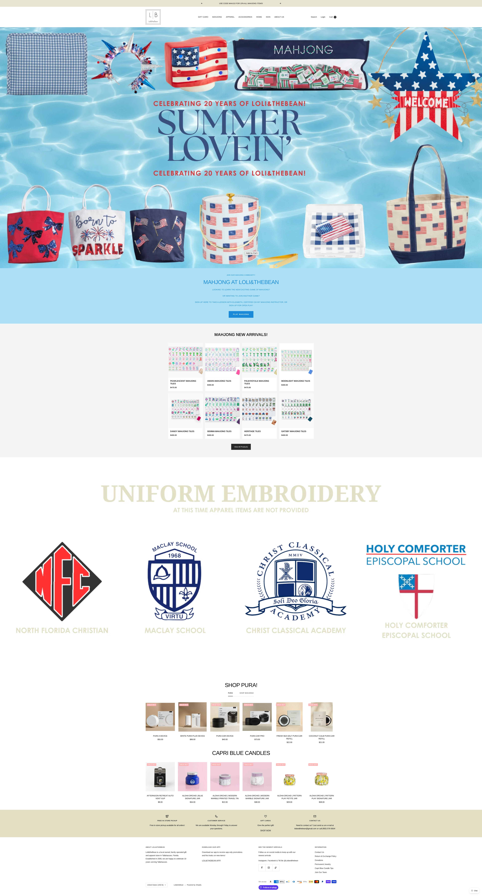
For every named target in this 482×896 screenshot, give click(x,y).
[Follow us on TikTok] (275, 867)
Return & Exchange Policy (325, 856)
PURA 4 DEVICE (160, 736)
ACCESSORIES (245, 17)
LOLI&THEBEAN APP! (211, 860)
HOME (259, 17)
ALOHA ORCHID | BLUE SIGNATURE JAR (192, 797)
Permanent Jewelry (323, 864)
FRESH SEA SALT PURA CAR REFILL (289, 737)
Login (323, 17)
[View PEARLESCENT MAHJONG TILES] (185, 367)
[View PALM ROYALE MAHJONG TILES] (259, 367)
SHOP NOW (265, 830)
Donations (319, 860)
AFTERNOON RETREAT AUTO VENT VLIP (160, 797)
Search (314, 17)
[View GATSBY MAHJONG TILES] (296, 416)
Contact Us (319, 852)
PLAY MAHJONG (241, 314)
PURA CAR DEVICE (224, 736)
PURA (230, 693)
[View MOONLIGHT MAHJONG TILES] (296, 367)
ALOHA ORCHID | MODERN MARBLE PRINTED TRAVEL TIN (225, 797)
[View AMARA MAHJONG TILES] (222, 367)
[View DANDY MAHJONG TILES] (185, 416)
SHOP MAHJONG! (247, 693)
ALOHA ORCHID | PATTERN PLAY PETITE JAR (289, 797)
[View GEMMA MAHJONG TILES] (222, 416)
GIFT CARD (203, 17)
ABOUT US (279, 17)
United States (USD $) (155, 885)
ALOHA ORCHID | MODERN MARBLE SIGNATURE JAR (257, 797)
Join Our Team (321, 872)
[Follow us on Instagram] (268, 867)
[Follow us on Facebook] (261, 867)
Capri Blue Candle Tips (324, 868)
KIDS (268, 17)
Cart (332, 17)
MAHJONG (217, 17)
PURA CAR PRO (257, 736)
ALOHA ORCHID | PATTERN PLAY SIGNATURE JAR (322, 797)
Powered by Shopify (194, 885)
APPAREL (230, 17)
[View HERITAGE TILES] (259, 416)
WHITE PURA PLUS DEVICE (192, 736)
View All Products (241, 447)
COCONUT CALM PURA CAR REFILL (322, 737)
